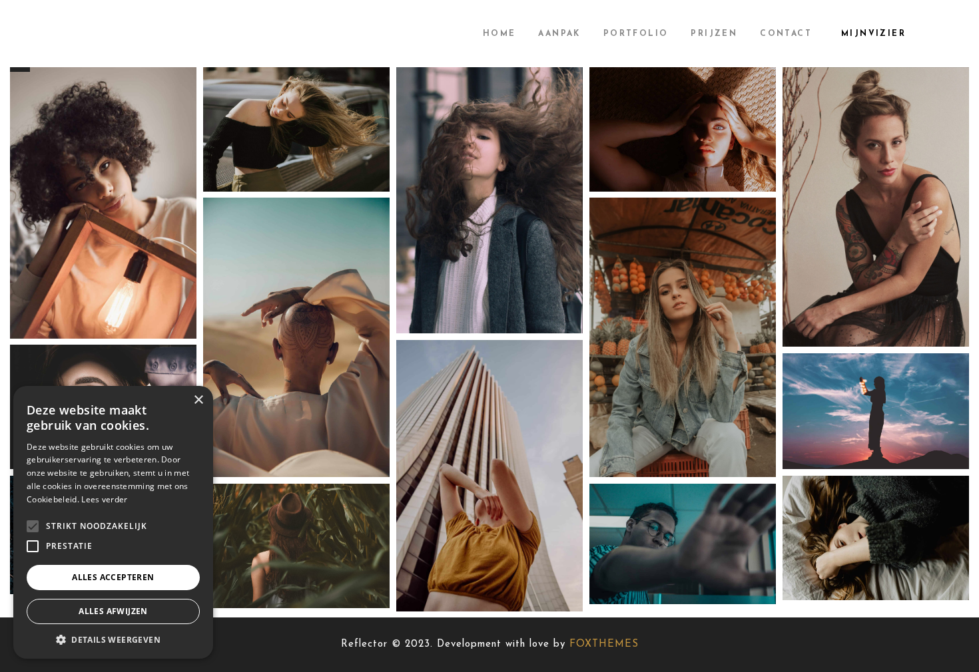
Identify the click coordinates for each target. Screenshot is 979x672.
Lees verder (104, 499)
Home (499, 34)
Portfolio (636, 34)
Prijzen (714, 34)
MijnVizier (873, 34)
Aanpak (559, 34)
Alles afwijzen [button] (113, 611)
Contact (786, 34)
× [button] (198, 400)
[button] (113, 639)
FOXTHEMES (604, 644)
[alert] (113, 522)
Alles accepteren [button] (113, 577)
